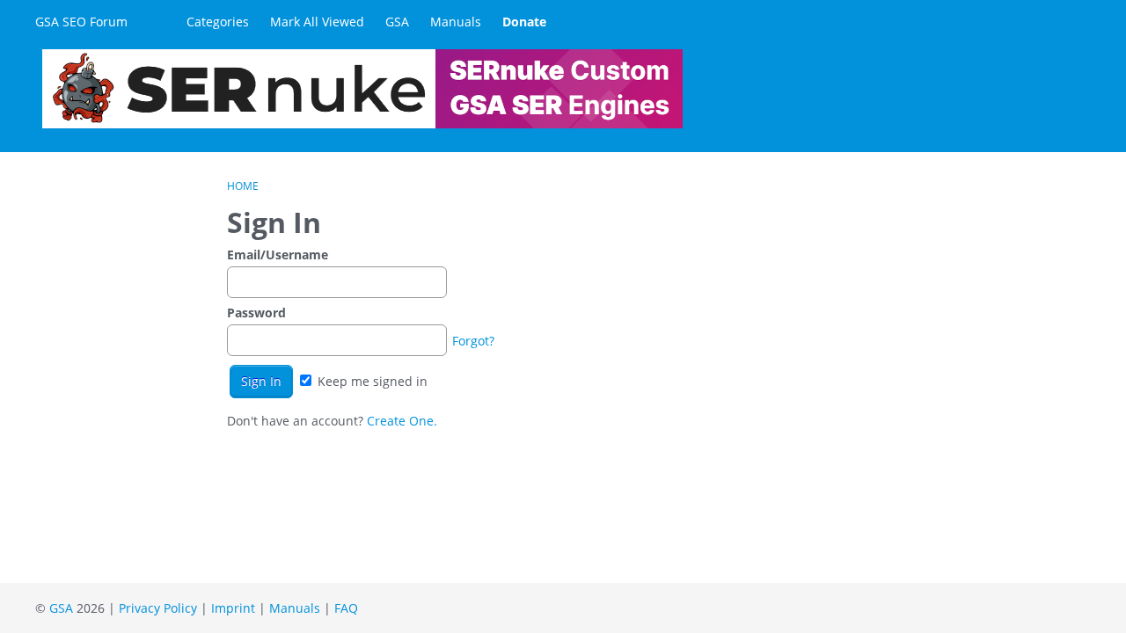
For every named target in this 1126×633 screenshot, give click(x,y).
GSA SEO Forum (81, 21)
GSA (397, 21)
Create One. (402, 420)
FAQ (346, 608)
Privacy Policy (158, 608)
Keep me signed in (371, 381)
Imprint (233, 608)
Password (256, 312)
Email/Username (277, 254)
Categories (217, 21)
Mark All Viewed (317, 21)
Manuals (455, 21)
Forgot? (473, 340)
